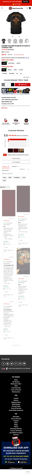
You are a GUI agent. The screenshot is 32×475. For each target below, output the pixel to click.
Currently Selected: (16, 80)
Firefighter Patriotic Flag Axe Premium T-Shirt (23, 228)
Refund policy (16, 392)
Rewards (25, 1)
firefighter (17, 177)
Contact (16, 398)
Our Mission (16, 382)
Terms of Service (16, 390)
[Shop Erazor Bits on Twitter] (20, 364)
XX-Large (4, 73)
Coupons (16, 420)
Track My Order (16, 388)
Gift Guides (16, 416)
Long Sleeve (11, 63)
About (16, 380)
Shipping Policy (16, 402)
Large (15, 69)
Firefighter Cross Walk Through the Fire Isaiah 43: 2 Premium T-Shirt (16, 46)
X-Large (21, 69)
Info (16, 414)
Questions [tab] (14, 166)
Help (16, 395)
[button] (27, 243)
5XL (21, 73)
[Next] (19, 36)
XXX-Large (11, 73)
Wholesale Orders (16, 384)
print (4, 180)
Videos (16, 426)
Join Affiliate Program (16, 432)
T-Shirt (4, 63)
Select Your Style (8, 60)
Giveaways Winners (16, 428)
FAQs (16, 386)
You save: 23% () (19, 54)
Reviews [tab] (5, 166)
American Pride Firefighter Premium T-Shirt (8, 236)
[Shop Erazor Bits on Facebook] (3, 364)
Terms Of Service (16, 408)
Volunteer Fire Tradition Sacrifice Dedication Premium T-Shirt (8, 279)
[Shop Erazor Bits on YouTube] (12, 364)
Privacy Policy (16, 406)
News (16, 422)
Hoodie (18, 63)
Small (4, 69)
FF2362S (7, 52)
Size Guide (26, 77)
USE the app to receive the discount (16, 459)
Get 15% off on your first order (16, 456)
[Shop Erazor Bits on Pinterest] (16, 364)
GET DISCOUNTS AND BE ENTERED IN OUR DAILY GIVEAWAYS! (16, 452)
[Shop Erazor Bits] (16, 8)
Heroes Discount (16, 418)
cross (23, 177)
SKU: (3, 52)
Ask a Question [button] (16, 162)
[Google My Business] (24, 364)
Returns (16, 400)
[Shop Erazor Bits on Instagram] (7, 364)
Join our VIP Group (16, 430)
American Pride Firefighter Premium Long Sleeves (23, 289)
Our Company (16, 377)
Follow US (5, 359)
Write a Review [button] (16, 158)
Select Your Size (7, 66)
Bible (10, 177)
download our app (16, 447)
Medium (9, 69)
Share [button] (21, 240)
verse (4, 177)
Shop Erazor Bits (17, 468)
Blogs (16, 424)
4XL (17, 73)
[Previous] (13, 36)
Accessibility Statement (16, 410)
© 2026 (11, 468)
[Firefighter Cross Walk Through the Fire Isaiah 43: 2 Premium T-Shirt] (16, 23)
